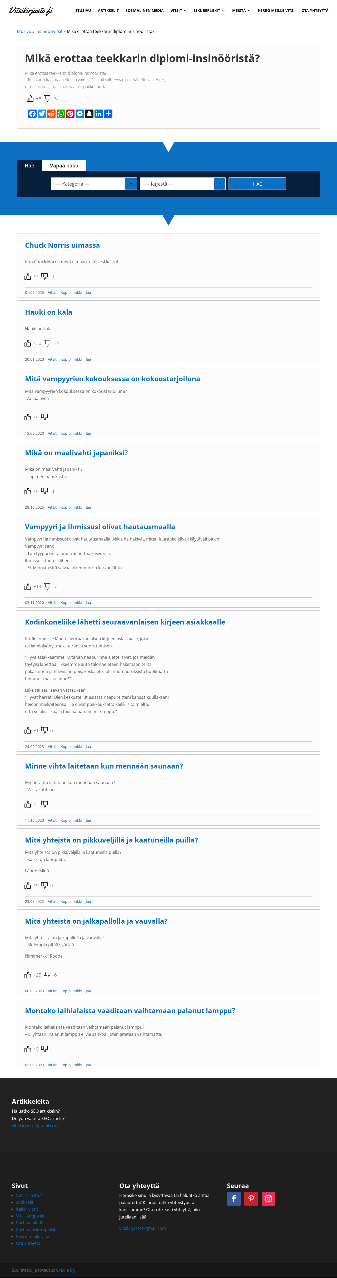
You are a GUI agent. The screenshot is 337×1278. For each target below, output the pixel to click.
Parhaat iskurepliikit (36, 1229)
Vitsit (176, 11)
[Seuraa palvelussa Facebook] (234, 1199)
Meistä (239, 11)
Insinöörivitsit (49, 31)
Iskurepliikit (207, 11)
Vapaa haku (64, 165)
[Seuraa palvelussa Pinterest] (251, 1199)
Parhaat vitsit (29, 1223)
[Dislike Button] (47, 98)
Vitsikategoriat (30, 1216)
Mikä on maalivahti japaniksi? (76, 452)
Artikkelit (108, 11)
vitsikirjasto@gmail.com (35, 1125)
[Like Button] (30, 98)
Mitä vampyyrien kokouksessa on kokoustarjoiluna (112, 378)
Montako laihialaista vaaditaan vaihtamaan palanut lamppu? (130, 1010)
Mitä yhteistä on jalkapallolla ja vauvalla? (96, 921)
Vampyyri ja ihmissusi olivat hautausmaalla (100, 526)
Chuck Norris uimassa (62, 245)
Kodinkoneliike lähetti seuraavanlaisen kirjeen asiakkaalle (125, 622)
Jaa (88, 292)
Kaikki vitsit (27, 1209)
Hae (29, 165)
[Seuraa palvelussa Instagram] (268, 1199)
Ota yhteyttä (315, 11)
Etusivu (83, 11)
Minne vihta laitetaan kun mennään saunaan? (104, 766)
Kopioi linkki (71, 292)
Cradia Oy (65, 1270)
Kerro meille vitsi (276, 11)
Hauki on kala (48, 312)
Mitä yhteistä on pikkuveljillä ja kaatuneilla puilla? (111, 840)
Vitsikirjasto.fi (29, 1195)
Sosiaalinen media (145, 11)
